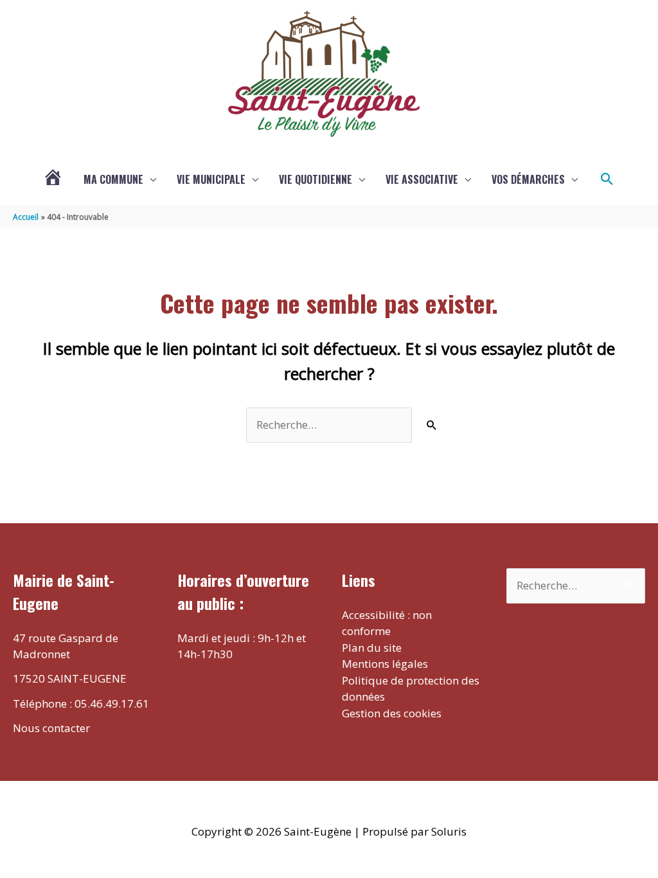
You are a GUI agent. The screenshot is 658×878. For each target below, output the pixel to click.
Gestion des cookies (391, 713)
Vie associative (422, 179)
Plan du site (372, 647)
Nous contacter (51, 728)
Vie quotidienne (315, 179)
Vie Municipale (211, 179)
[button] (607, 179)
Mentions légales (385, 663)
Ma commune (113, 179)
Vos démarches (528, 179)
